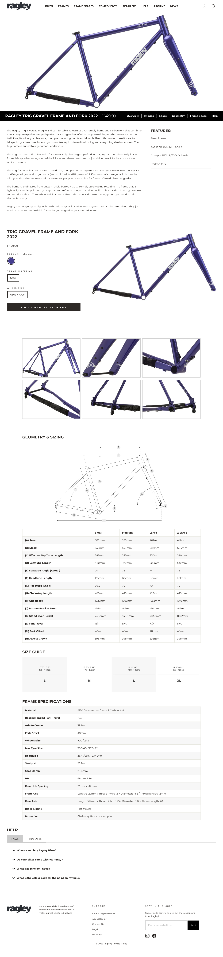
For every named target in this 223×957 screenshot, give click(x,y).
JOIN (193, 925)
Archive (159, 6)
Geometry (178, 115)
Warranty (97, 934)
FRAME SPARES (84, 6)
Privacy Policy (120, 943)
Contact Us (98, 924)
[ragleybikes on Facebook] (154, 936)
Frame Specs (198, 115)
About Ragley (99, 919)
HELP (145, 6)
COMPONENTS (108, 6)
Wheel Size (16, 288)
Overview (133, 115)
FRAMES (63, 6)
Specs (163, 115)
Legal (95, 929)
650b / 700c (17, 294)
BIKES (49, 6)
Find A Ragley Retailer (103, 913)
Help (215, 115)
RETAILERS (129, 6)
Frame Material (20, 271)
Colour (20, 254)
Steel (13, 277)
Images (149, 115)
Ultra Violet (11, 260)
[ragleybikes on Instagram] (147, 936)
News (174, 6)
